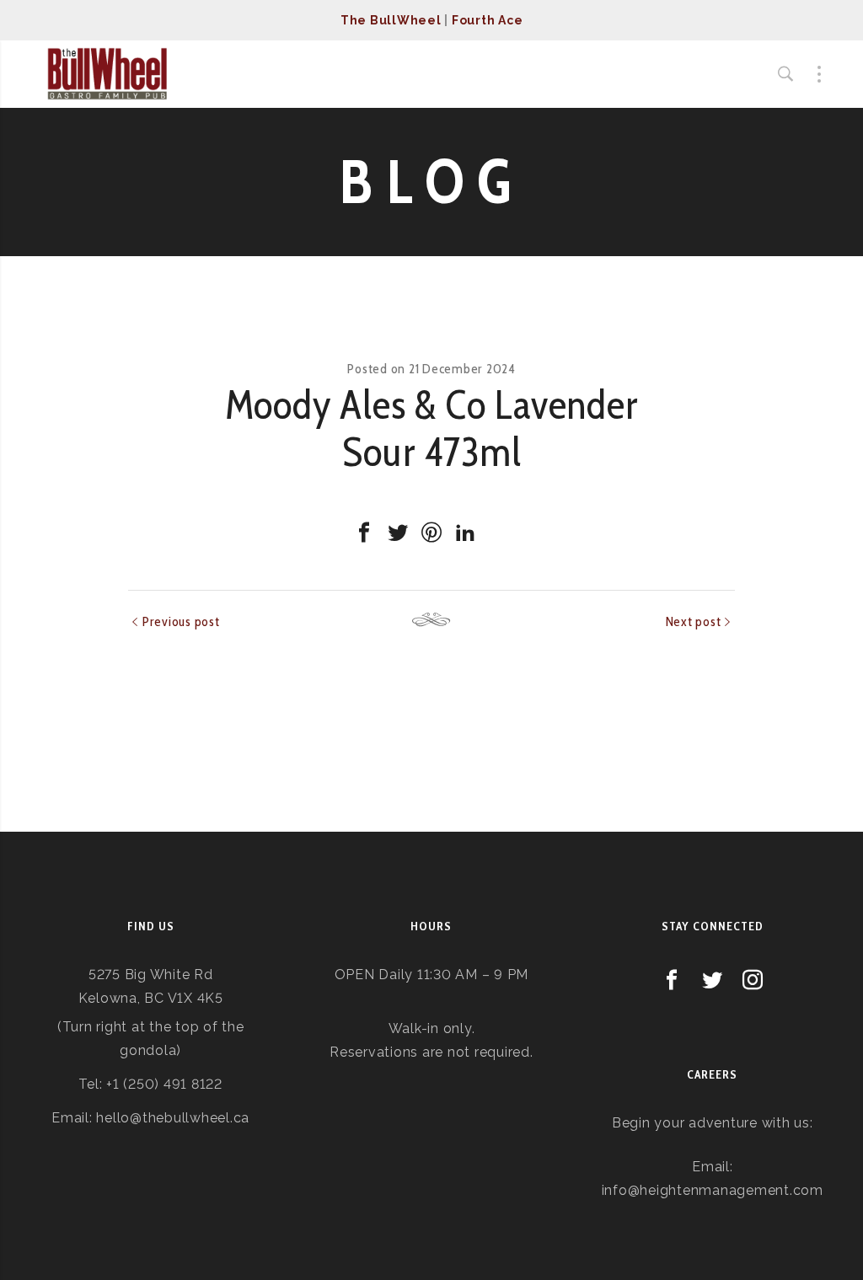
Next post (693, 621)
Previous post (181, 621)
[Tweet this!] (398, 532)
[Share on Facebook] (364, 532)
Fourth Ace (487, 20)
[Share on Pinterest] (431, 532)
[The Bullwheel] (107, 74)
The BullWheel (391, 20)
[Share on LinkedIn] (465, 532)
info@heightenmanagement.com (712, 1190)
